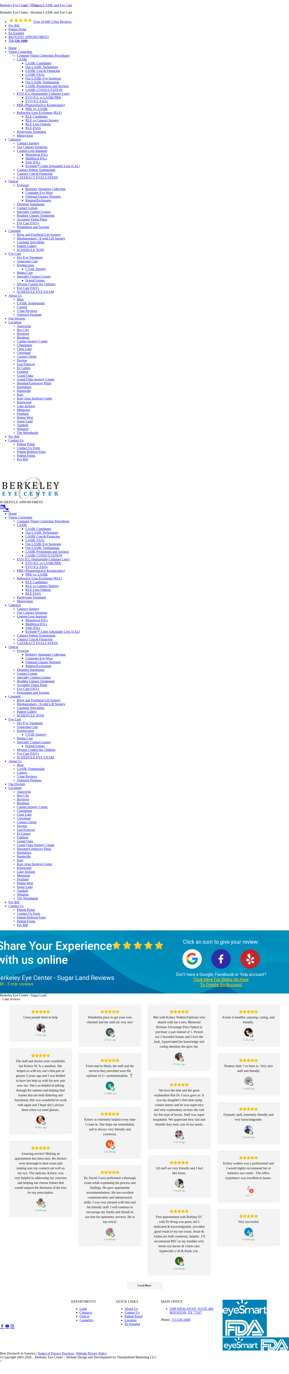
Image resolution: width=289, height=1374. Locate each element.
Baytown (23, 799)
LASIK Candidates (38, 529)
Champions (24, 811)
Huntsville (24, 856)
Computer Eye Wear (39, 658)
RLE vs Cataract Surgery (42, 586)
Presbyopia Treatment (31, 597)
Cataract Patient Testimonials (36, 635)
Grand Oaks (25, 841)
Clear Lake (24, 814)
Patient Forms (26, 921)
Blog (20, 765)
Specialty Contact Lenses (34, 677)
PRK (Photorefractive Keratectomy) (41, 570)
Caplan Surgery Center (32, 807)
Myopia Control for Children (36, 750)
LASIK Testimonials (31, 769)
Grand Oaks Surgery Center (35, 845)
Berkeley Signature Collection (45, 654)
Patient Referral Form (31, 917)
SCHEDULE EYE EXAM (35, 757)
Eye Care (14, 719)
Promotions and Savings (33, 692)
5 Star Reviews (27, 776)
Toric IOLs (32, 628)
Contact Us (15, 906)
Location (130, 1320)
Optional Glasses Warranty (43, 662)
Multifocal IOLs (36, 624)
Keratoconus (25, 731)
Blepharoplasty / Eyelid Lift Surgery (41, 704)
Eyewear (23, 651)
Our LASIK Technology (41, 532)
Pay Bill (13, 902)
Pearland (23, 879)
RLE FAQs (33, 593)
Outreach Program (29, 780)
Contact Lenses (27, 673)
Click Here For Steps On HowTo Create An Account (221, 982)
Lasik (83, 1309)
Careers (22, 772)
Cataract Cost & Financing (34, 639)
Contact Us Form (28, 913)
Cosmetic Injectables (30, 708)
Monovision (25, 601)
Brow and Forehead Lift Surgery (39, 700)
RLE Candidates (36, 582)
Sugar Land (25, 887)
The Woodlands (27, 898)
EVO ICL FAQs (36, 567)
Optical (13, 647)
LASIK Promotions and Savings (47, 551)
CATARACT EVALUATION (37, 643)
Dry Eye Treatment (30, 723)
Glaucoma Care (27, 727)
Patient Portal (26, 910)
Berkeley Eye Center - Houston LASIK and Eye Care (36, 5)
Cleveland (23, 818)
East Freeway (26, 830)
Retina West (25, 883)
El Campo (23, 833)
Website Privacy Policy (91, 1353)
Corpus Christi (26, 822)
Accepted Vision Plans (32, 685)
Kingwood (24, 868)
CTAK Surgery (35, 734)
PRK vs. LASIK (36, 574)
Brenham (23, 803)
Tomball (22, 891)
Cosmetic (14, 696)
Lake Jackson (26, 871)
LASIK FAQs (34, 540)
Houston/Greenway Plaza (34, 849)
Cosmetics (86, 1320)
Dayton (22, 826)
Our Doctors (16, 784)
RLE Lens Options (38, 590)
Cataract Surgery (28, 609)
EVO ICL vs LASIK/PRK (43, 563)
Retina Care (25, 738)
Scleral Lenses (35, 746)
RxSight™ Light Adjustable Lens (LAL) (52, 631)
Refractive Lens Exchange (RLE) (39, 578)
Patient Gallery (27, 711)
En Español (132, 1324)
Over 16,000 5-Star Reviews (52, 21)
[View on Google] (40, 1027)
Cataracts (14, 605)
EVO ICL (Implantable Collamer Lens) (43, 559)
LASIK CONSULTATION (43, 555)
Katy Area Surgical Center (34, 864)
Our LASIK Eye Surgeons (43, 544)
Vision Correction (20, 517)
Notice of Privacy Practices (56, 1353)
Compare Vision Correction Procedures (43, 521)
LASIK (22, 525)
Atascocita (24, 791)
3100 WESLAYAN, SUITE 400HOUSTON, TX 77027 (191, 1310)
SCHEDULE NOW (30, 715)
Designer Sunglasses (30, 670)
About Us (15, 761)
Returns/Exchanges (38, 666)
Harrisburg (24, 852)
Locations (15, 788)
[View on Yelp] (248, 1188)
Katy (20, 860)
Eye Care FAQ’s (28, 689)
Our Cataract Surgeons (32, 612)
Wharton (23, 894)
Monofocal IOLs (36, 620)
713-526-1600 (180, 1320)
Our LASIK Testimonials (42, 548)
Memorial (23, 875)
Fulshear (22, 837)
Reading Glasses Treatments (36, 681)
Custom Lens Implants (32, 616)
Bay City (23, 795)
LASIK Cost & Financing (42, 536)
